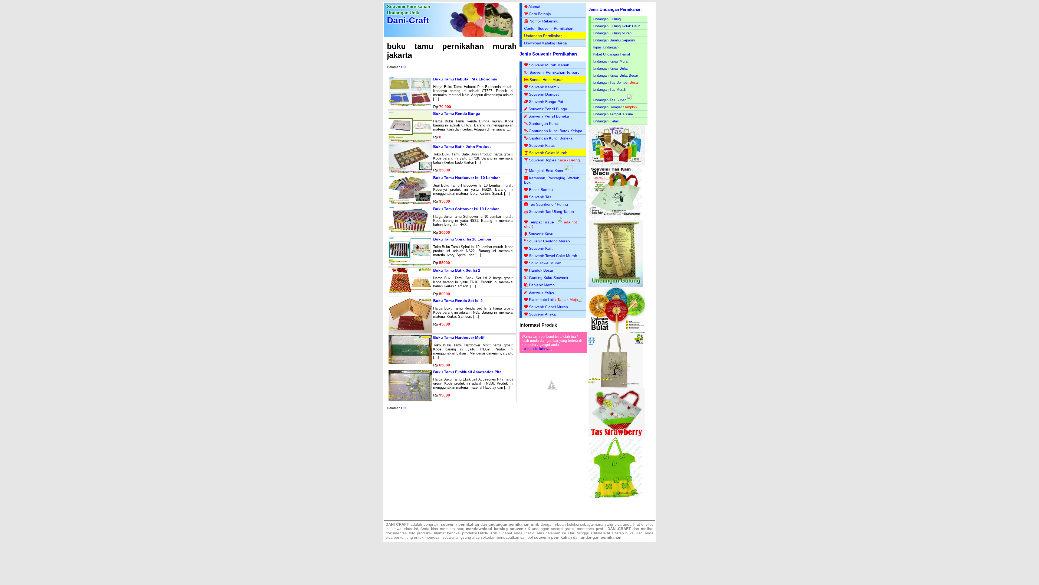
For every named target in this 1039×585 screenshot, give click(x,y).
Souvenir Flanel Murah (548, 307)
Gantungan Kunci (543, 123)
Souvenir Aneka (542, 314)
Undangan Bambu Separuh (614, 40)
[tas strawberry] (616, 436)
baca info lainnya (537, 349)
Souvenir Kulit (541, 248)
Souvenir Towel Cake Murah (553, 255)
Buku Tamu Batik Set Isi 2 (456, 270)
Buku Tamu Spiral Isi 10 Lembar (462, 239)
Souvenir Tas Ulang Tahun (551, 211)
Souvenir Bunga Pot (546, 101)
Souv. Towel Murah (545, 263)
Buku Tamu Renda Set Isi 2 (458, 300)
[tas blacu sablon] (615, 386)
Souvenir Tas (540, 197)
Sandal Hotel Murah (547, 79)
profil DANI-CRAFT (613, 528)
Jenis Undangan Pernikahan (615, 9)
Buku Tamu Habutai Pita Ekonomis (465, 79)
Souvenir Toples (542, 160)
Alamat (534, 6)
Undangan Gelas (606, 121)
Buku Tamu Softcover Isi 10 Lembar (466, 209)
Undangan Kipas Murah (611, 61)
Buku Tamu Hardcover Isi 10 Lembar (466, 178)
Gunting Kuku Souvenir (548, 277)
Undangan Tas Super (609, 100)
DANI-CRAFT (602, 533)
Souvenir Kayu (540, 234)
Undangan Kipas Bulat (610, 68)
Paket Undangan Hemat (611, 54)
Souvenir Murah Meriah (549, 65)
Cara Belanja (540, 14)
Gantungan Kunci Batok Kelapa (555, 131)
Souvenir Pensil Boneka (548, 116)
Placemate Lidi (541, 299)
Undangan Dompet (607, 107)
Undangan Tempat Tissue (613, 114)
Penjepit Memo (542, 285)
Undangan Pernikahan (543, 36)
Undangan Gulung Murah (612, 33)
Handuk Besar (541, 270)
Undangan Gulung (607, 19)
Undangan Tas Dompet (611, 82)
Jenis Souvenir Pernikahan (548, 54)
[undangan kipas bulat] (616, 332)
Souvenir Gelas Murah (548, 153)
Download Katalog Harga (545, 43)
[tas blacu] (615, 218)
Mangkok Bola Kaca (546, 170)
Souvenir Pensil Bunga (547, 109)
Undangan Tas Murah (609, 89)
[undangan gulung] (615, 286)
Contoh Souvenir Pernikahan (548, 28)
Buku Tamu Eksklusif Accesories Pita (467, 372)
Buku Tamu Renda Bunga (456, 113)
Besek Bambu (541, 189)
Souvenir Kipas (542, 145)
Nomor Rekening (544, 21)
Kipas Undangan (606, 47)
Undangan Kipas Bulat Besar (615, 75)
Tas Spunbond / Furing (548, 204)
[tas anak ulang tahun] (615, 497)
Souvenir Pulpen (542, 292)
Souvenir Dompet (544, 94)
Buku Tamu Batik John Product (462, 146)
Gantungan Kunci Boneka (551, 138)
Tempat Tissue (541, 222)
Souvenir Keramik (544, 87)
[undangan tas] (616, 164)
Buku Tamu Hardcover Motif (459, 337)
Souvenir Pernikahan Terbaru (555, 72)
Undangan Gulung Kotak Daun (616, 26)
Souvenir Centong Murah (548, 241)
